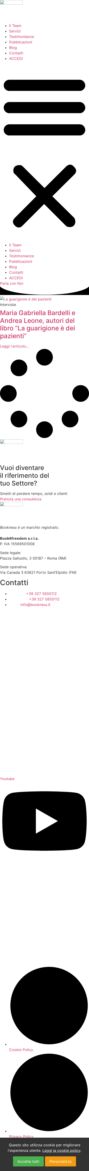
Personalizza (60, 1161)
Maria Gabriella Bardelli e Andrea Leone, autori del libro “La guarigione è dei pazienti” (37, 324)
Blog (13, 47)
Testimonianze (21, 36)
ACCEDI (16, 58)
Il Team (15, 25)
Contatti (16, 53)
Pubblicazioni (20, 42)
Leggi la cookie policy (61, 1150)
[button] (44, 151)
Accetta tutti (28, 1161)
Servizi (15, 31)
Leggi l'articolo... (14, 346)
